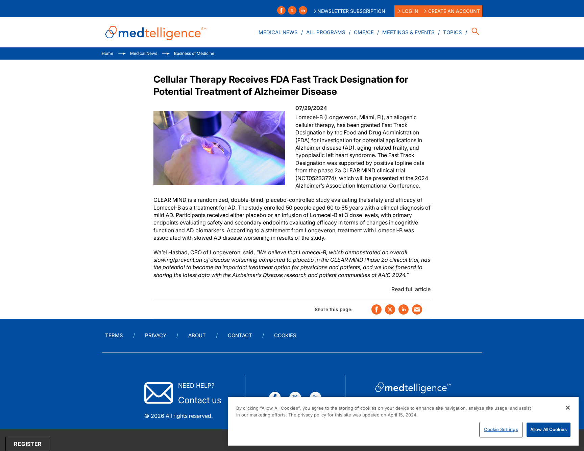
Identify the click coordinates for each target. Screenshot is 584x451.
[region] (403, 421)
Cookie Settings (501, 429)
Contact (240, 335)
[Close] (567, 407)
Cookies (285, 335)
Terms (114, 335)
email (417, 309)
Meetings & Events (408, 32)
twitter (390, 309)
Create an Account (454, 11)
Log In (410, 11)
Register (28, 444)
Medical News (278, 32)
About (197, 335)
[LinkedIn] (303, 10)
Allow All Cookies (548, 429)
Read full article (411, 289)
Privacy (155, 335)
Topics (452, 32)
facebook (376, 309)
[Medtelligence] (156, 32)
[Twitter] (292, 10)
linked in (403, 309)
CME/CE (364, 32)
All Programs (325, 32)
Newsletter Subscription (351, 11)
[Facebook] (281, 10)
